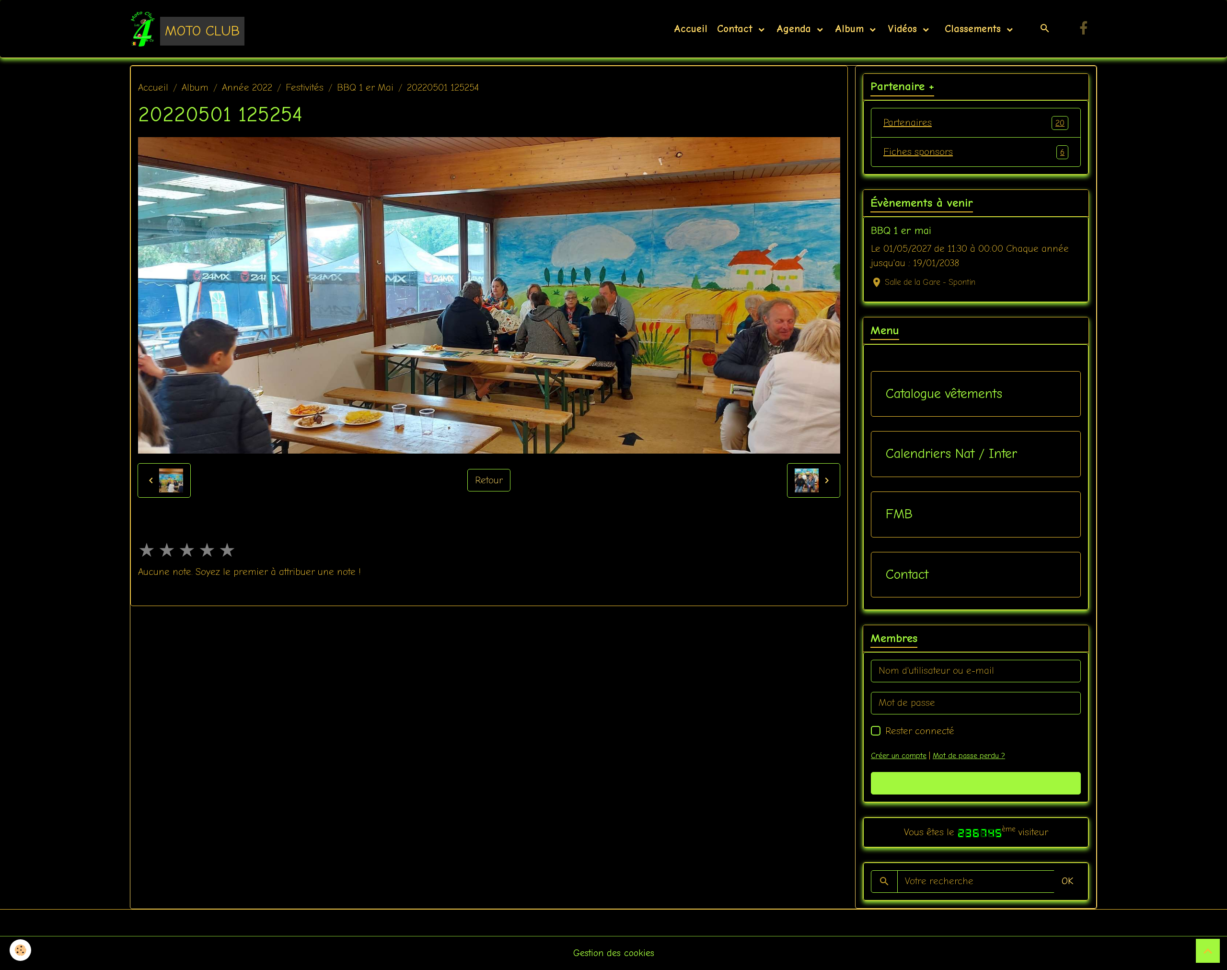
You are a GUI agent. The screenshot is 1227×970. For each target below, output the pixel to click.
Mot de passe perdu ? (969, 755)
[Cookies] (20, 950)
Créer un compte (898, 755)
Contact (736, 29)
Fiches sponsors (974, 151)
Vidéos (904, 29)
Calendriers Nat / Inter (951, 453)
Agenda (795, 29)
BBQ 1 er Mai (365, 87)
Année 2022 (247, 87)
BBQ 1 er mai (901, 230)
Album (851, 29)
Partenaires (974, 122)
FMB (899, 514)
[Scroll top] (1208, 951)
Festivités (305, 87)
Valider (976, 782)
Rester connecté (919, 730)
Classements (973, 29)
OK (1067, 881)
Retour (489, 480)
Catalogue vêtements (944, 393)
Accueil (690, 29)
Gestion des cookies (613, 952)
